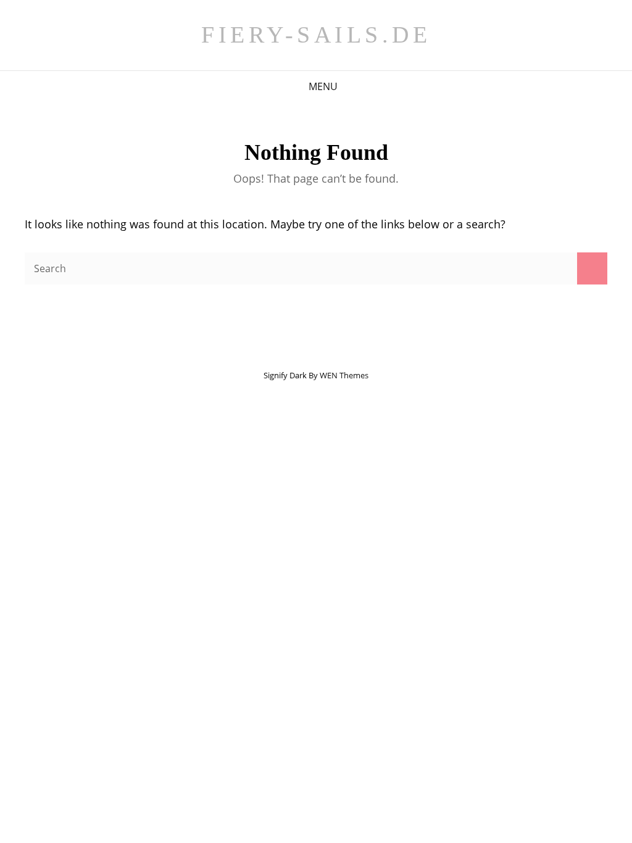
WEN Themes (344, 375)
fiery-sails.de (316, 35)
